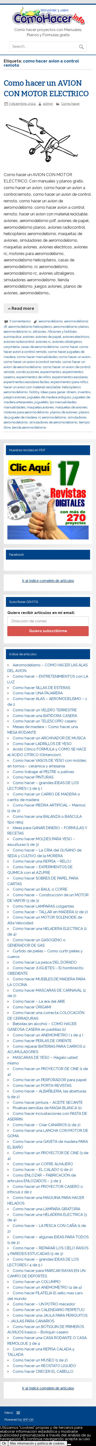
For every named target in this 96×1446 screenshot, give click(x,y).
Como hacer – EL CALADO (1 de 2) (43, 1169)
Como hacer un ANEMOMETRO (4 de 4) (47, 1287)
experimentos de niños (33, 377)
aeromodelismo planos (71, 326)
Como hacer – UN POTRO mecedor (44, 1304)
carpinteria (12, 347)
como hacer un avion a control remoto (32, 362)
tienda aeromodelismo (29, 427)
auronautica (12, 337)
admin (48, 103)
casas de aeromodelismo (40, 347)
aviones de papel (48, 337)
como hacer (69, 347)
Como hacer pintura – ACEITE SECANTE (48, 1102)
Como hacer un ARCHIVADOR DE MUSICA (49, 738)
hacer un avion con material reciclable (32, 387)
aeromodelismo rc (18, 331)
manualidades (14, 407)
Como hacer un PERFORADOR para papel (49, 1080)
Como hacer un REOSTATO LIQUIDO (44, 1366)
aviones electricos (76, 337)
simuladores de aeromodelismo (53, 422)
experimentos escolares (70, 377)
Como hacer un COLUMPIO (37, 1282)
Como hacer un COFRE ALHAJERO (43, 1164)
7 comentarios (20, 321)
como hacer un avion (74, 357)
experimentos (50, 372)
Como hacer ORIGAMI (32, 1007)
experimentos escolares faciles (26, 382)
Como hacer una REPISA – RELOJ (42, 861)
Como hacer (70, 103)
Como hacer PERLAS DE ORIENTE (42, 1041)
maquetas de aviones (71, 407)
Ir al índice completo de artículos (48, 581)
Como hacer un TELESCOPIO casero (45, 721)
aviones (28, 337)
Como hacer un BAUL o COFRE (40, 889)
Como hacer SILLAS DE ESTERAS (41, 688)
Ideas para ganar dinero (58, 392)
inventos (84, 392)
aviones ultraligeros (67, 341)
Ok (4, 1443)
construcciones (27, 372)
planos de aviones (63, 412)
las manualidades (63, 402)
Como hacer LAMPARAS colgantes (43, 906)
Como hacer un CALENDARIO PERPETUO (49, 1310)
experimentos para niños (69, 382)
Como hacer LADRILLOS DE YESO (42, 744)
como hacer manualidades (37, 357)
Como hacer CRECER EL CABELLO (43, 1371)
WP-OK (28, 1419)
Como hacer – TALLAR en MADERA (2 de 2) (50, 912)
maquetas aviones (40, 407)
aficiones (39, 331)
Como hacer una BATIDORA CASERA (45, 716)
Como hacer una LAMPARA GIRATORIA (46, 1209)
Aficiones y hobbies (62, 331)
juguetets (41, 402)
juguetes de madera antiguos (49, 397)
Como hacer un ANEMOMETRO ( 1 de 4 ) (48, 1035)
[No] (69, 1444)
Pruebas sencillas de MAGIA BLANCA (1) (47, 1108)
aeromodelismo (51, 321)
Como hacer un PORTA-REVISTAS (42, 1085)
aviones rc (43, 341)
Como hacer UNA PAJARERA (38, 693)
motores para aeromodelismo (26, 412)
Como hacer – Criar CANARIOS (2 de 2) (46, 1125)
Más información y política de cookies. (37, 1443)
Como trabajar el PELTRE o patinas (43, 772)
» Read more (21, 308)
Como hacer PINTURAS (33, 777)
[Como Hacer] (48, 23)
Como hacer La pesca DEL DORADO (45, 962)
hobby (34, 392)
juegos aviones (15, 397)
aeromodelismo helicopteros (30, 326)
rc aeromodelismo (52, 417)
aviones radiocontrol (19, 341)
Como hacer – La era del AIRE (39, 1001)
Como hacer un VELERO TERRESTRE (45, 710)
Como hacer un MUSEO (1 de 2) (40, 1360)
